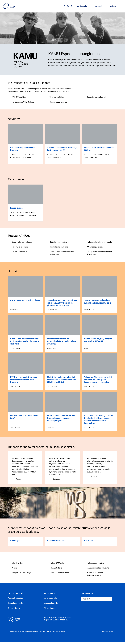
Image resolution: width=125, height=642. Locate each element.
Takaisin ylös (107, 631)
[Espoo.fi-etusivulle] (9, 6)
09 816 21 (64, 620)
